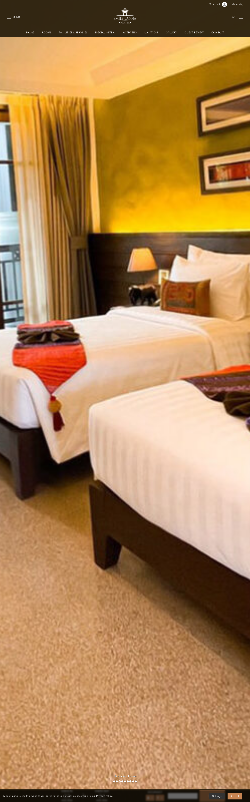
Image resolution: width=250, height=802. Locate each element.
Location (151, 32)
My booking (237, 4)
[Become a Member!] (224, 4)
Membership (215, 4)
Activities (130, 32)
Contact (217, 32)
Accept (235, 796)
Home (30, 32)
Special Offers (105, 32)
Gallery (171, 32)
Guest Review (194, 32)
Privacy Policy (104, 796)
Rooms (46, 32)
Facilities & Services (73, 32)
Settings (217, 796)
